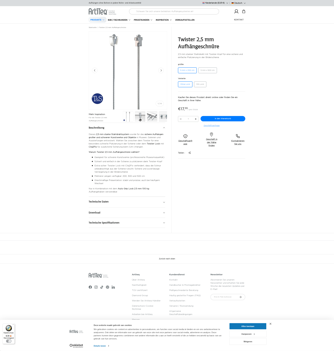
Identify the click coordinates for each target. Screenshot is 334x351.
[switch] (8, 341)
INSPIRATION (162, 20)
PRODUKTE (95, 19)
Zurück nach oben (167, 259)
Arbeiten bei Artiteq (142, 314)
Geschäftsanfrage (212, 125)
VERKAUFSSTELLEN (185, 20)
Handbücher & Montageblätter (185, 285)
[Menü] (13, 325)
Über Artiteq (138, 280)
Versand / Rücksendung (181, 306)
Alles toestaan (247, 326)
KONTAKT (239, 19)
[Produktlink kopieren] (189, 152)
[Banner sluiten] (270, 324)
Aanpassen (246, 334)
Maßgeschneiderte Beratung (183, 290)
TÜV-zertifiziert (140, 290)
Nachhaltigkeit (139, 285)
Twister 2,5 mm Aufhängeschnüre (112, 27)
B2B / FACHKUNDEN (117, 20)
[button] (244, 11)
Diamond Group (140, 295)
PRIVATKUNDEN (141, 20)
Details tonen (100, 346)
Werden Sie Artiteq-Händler (146, 301)
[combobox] (174, 11)
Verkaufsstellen (177, 301)
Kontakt (173, 280)
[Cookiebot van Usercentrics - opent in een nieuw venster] (76, 346)
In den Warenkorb (223, 119)
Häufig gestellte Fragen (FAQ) (185, 295)
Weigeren (248, 341)
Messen (136, 319)
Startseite (93, 27)
